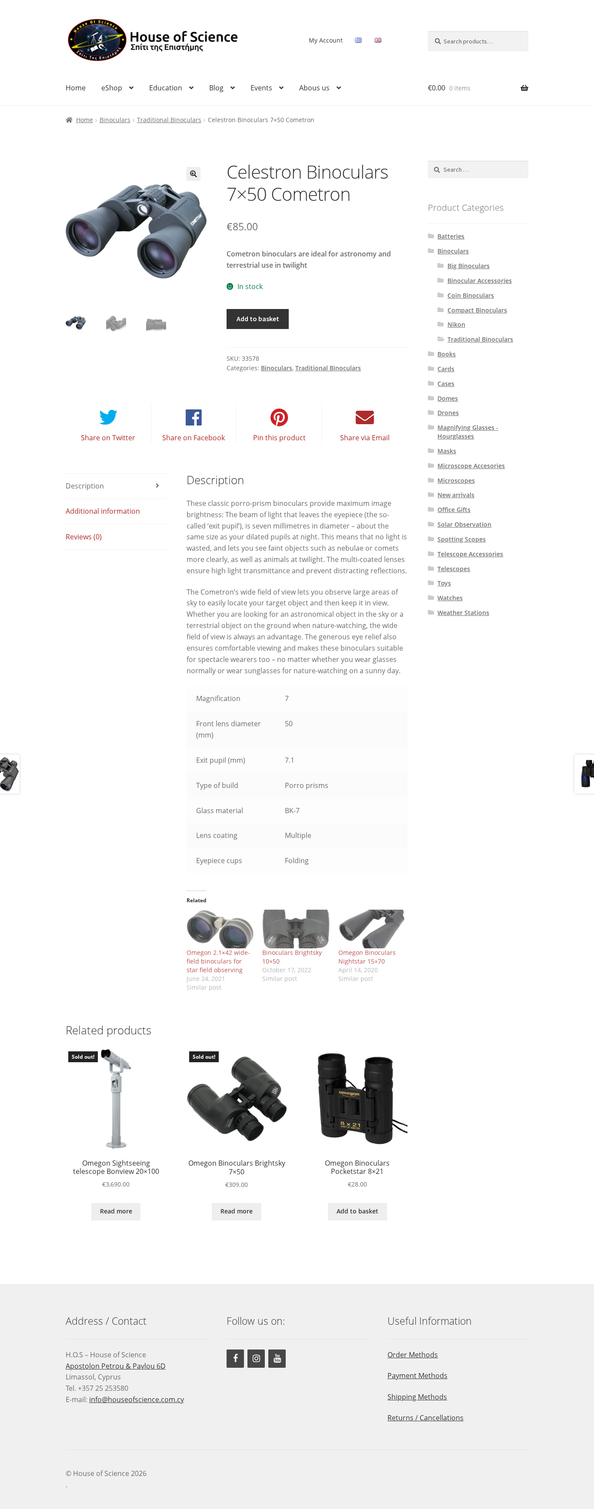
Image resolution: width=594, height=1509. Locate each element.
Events (261, 88)
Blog (216, 88)
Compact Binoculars (477, 310)
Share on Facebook (193, 437)
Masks (446, 451)
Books (446, 354)
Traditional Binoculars (169, 120)
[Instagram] (256, 1358)
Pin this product (279, 437)
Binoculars (115, 120)
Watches (450, 598)
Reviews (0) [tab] (84, 537)
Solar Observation (464, 524)
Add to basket (258, 318)
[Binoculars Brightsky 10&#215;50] (296, 929)
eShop (111, 88)
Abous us (314, 88)
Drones (448, 413)
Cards (445, 369)
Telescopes (453, 569)
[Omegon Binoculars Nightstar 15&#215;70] (372, 929)
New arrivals (455, 495)
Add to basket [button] (357, 1211)
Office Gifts (454, 509)
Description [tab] (85, 486)
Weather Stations (463, 612)
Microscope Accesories (471, 466)
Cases (445, 383)
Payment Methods (417, 1375)
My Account (326, 40)
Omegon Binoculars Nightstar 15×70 (367, 956)
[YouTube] (277, 1358)
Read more (116, 1211)
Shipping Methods (417, 1397)
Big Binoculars (468, 266)
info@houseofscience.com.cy (136, 1399)
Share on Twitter (108, 437)
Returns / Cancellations (425, 1418)
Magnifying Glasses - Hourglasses (467, 431)
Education (165, 88)
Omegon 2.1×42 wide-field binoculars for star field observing (218, 961)
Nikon (456, 324)
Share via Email (365, 437)
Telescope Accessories (470, 554)
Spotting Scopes (461, 539)
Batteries (450, 236)
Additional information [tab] (103, 511)
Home (76, 88)
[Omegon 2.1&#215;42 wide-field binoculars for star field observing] (220, 929)
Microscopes (456, 480)
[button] (193, 174)
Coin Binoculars (470, 295)
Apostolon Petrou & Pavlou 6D (116, 1366)
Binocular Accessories (479, 280)
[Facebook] (235, 1358)
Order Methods (412, 1354)
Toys (444, 583)
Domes (447, 398)
